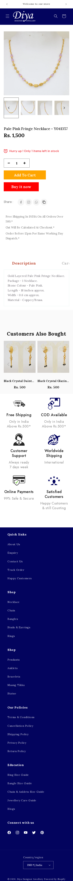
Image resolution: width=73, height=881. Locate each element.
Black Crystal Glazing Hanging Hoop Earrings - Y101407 (53, 381)
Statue (11, 693)
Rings (11, 636)
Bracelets (13, 676)
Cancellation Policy (20, 725)
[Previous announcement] (7, 4)
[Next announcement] (66, 4)
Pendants (13, 659)
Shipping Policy (18, 734)
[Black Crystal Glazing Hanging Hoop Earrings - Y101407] (53, 359)
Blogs (11, 809)
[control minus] (7, 163)
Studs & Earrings (19, 627)
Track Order (16, 570)
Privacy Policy (16, 742)
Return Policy (16, 751)
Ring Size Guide (18, 775)
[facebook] (21, 202)
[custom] (28, 202)
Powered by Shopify (55, 879)
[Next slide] (64, 108)
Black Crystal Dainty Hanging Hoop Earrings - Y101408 (20, 381)
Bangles (12, 619)
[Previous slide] (9, 364)
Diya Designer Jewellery (30, 879)
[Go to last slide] (9, 108)
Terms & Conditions (21, 717)
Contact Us (15, 561)
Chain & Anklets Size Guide (25, 791)
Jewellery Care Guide (21, 800)
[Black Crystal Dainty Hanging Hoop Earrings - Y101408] (20, 359)
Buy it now (21, 186)
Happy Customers (19, 578)
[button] (7, 16)
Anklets (12, 668)
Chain (11, 610)
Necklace (13, 602)
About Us (13, 544)
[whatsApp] (36, 202)
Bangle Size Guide (19, 783)
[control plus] (26, 163)
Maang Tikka (16, 685)
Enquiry (12, 552)
